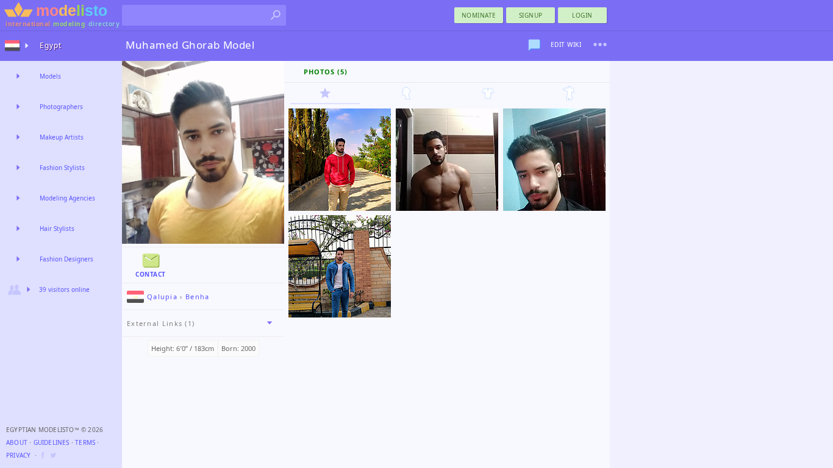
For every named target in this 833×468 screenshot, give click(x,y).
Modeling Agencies (67, 198)
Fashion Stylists (62, 167)
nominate (479, 15)
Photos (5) (326, 71)
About (16, 442)
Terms (85, 442)
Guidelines (52, 442)
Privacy (18, 455)
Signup (531, 15)
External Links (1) (161, 323)
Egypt (51, 45)
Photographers (61, 106)
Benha (197, 296)
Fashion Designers (66, 259)
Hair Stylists (57, 228)
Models (50, 76)
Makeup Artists (62, 137)
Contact (150, 274)
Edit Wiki (566, 44)
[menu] (600, 44)
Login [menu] (582, 15)
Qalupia (162, 296)
